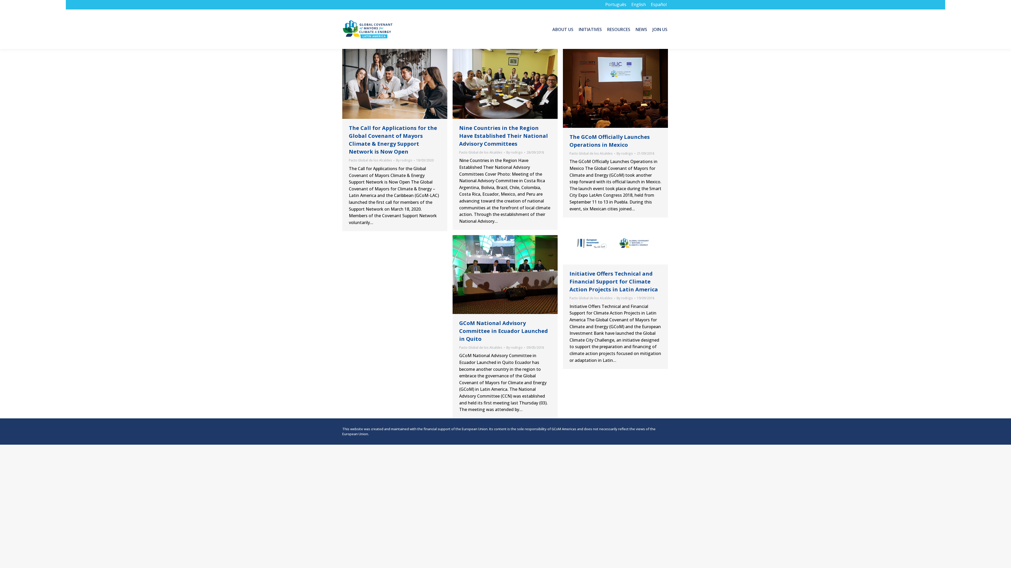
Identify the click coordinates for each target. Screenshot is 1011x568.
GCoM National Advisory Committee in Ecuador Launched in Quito (503, 331)
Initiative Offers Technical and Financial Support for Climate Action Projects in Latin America (613, 281)
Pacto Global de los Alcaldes (370, 160)
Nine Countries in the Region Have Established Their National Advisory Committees (503, 135)
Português (615, 4)
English (638, 4)
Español (659, 4)
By (404, 160)
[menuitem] (563, 29)
